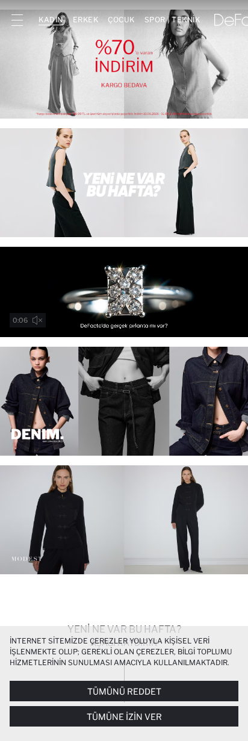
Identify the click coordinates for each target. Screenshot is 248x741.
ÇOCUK (121, 19)
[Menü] (17, 20)
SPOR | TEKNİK (172, 19)
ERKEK (86, 19)
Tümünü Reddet (124, 691)
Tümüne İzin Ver (124, 717)
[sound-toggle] (37, 320)
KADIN (51, 19)
